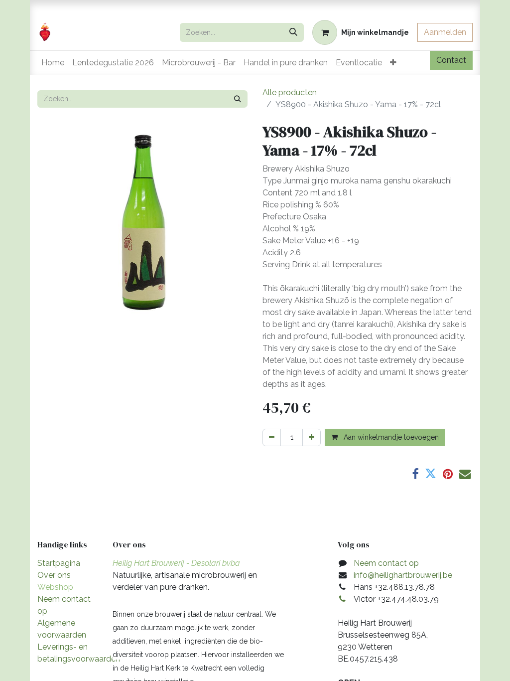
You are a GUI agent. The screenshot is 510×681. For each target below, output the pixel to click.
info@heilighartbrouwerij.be (403, 575)
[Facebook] (415, 474)
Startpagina (58, 563)
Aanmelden (445, 32)
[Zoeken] (293, 32)
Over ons (54, 575)
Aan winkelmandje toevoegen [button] (390, 437)
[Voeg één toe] (311, 437)
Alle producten (289, 92)
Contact (451, 60)
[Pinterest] (448, 474)
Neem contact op (386, 563)
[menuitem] (52, 63)
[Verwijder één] (271, 437)
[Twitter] (430, 474)
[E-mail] (465, 474)
